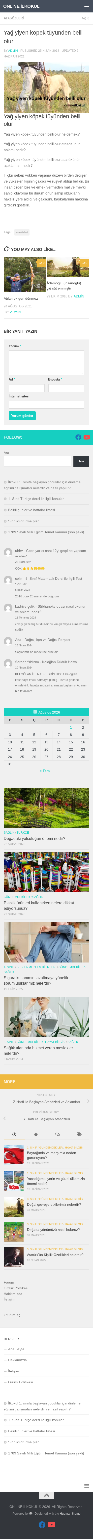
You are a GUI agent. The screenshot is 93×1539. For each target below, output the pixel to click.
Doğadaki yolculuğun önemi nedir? (34, 838)
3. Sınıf (9, 1042)
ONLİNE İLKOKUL (21, 6)
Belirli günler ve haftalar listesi (31, 510)
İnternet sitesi (19, 396)
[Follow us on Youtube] (86, 437)
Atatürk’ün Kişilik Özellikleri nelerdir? (55, 1255)
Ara (6, 453)
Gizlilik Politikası (16, 1288)
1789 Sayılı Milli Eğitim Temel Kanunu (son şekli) (46, 532)
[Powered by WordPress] (30, 1513)
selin (18, 578)
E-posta (55, 379)
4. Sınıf (9, 967)
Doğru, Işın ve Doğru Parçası (47, 640)
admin (13, 50)
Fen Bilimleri (45, 967)
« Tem (45, 771)
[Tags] (78, 1135)
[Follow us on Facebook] (78, 437)
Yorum (15, 346)
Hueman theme (70, 1513)
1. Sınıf (32, 1147)
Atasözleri (14, 18)
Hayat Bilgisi (55, 1042)
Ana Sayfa (16, 1349)
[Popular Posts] (35, 1135)
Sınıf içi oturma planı (24, 521)
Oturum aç (12, 1315)
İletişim (9, 1299)
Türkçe (23, 832)
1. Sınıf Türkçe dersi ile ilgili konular (36, 499)
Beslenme (25, 967)
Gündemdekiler (17, 897)
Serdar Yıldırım (27, 662)
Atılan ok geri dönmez (21, 298)
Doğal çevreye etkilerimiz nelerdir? (54, 1204)
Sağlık (9, 832)
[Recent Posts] (14, 1135)
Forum (9, 1282)
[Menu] (87, 6)
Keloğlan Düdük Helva (59, 662)
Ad (12, 379)
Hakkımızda (13, 1294)
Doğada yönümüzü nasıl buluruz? (53, 1230)
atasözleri (22, 232)
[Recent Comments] (57, 1135)
